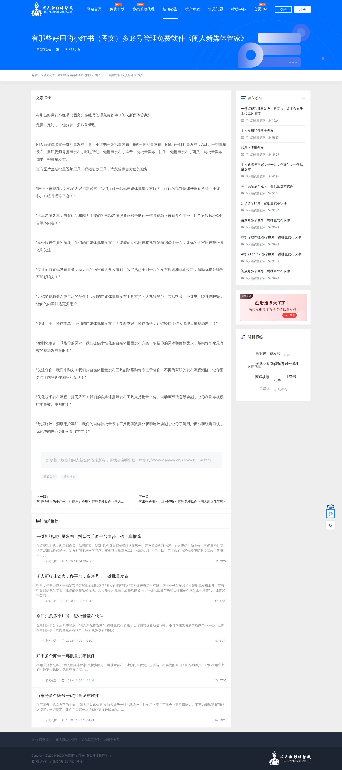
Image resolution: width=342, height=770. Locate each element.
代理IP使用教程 (252, 147)
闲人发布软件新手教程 (257, 130)
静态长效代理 (143, 9)
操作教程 (192, 9)
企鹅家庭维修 (91, 739)
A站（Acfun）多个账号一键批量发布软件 (271, 254)
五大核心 (280, 383)
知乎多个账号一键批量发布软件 (65, 655)
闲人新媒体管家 (135, 115)
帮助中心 (238, 9)
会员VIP (260, 9)
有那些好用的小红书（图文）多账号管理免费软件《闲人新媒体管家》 (139, 38)
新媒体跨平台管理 (270, 353)
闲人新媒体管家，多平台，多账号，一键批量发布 (82, 576)
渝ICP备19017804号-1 (68, 761)
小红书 (290, 368)
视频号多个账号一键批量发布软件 (265, 271)
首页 (38, 75)
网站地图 (41, 761)
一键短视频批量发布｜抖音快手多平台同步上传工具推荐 (88, 536)
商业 (269, 390)
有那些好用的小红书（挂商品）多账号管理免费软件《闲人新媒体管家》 (80, 501)
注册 (302, 9)
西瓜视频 (262, 365)
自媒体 (264, 380)
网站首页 (94, 9)
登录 (283, 9)
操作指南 (69, 476)
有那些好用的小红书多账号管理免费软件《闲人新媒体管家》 (183, 501)
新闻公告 (170, 9)
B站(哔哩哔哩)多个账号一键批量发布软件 (271, 237)
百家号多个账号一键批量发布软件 (67, 695)
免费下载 (117, 9)
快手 (277, 367)
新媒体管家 (289, 384)
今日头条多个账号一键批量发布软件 (69, 616)
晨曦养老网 (111, 739)
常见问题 (215, 9)
